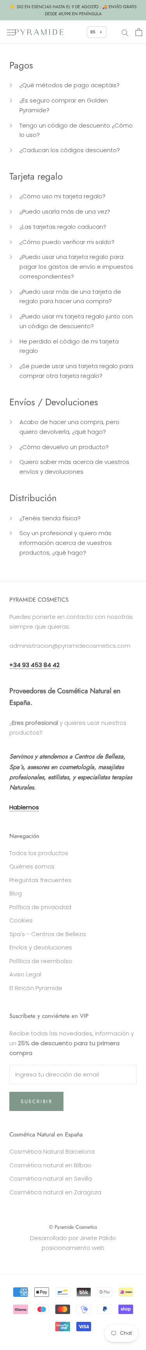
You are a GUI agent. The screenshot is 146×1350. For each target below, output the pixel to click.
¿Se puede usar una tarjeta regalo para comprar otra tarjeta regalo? (76, 371)
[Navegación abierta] (11, 32)
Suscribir (36, 1101)
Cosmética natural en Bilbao (50, 1165)
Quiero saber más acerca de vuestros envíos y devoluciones (74, 467)
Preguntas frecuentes (40, 880)
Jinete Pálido (98, 1238)
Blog (15, 893)
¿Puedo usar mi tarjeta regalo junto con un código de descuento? (76, 321)
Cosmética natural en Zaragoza (55, 1192)
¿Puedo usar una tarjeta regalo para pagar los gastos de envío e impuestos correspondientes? (76, 266)
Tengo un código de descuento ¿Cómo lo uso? (76, 130)
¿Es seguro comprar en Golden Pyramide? (63, 105)
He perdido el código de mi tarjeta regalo (69, 346)
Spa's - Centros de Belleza (47, 934)
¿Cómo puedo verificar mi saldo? (66, 242)
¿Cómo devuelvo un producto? (64, 447)
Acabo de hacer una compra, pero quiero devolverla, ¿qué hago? (69, 427)
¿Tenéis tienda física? (50, 518)
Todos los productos (38, 853)
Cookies (21, 920)
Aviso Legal (25, 974)
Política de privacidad (40, 907)
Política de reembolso (40, 961)
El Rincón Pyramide (35, 988)
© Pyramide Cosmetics (73, 1227)
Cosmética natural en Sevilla (50, 1178)
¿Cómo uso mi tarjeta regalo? (62, 196)
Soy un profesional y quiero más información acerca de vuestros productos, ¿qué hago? (65, 543)
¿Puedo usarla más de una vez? (64, 211)
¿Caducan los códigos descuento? (69, 150)
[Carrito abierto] (138, 32)
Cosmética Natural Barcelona (52, 1151)
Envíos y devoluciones (40, 947)
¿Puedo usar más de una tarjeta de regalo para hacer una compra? (70, 297)
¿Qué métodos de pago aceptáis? (69, 85)
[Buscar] (124, 32)
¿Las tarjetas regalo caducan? (62, 227)
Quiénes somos (32, 866)
